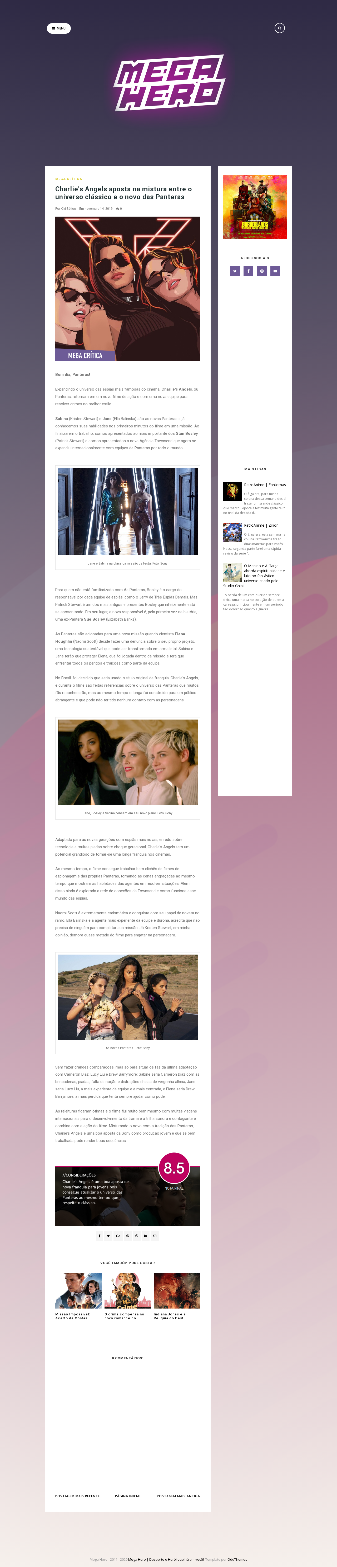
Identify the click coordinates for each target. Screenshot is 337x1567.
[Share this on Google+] (118, 1236)
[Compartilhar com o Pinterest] (155, 1236)
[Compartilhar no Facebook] (99, 1236)
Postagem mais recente (77, 1496)
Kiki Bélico (68, 209)
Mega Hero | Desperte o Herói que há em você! (166, 1559)
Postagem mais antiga (178, 1496)
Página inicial (128, 1496)
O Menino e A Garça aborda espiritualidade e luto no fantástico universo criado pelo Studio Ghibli (254, 575)
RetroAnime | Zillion (261, 525)
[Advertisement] (255, 372)
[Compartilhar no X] (108, 1236)
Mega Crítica (68, 179)
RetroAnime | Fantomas (265, 484)
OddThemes (237, 1559)
